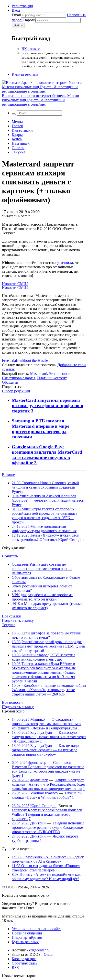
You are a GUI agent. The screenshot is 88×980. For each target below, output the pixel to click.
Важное (8, 475)
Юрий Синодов (43, 806)
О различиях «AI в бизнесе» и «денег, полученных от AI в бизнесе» (48, 859)
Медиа (17, 121)
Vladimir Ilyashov (44, 793)
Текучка (18, 152)
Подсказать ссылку (18, 620)
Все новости (12, 702)
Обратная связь (24, 963)
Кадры (17, 135)
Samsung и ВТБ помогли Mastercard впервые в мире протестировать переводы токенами (40, 428)
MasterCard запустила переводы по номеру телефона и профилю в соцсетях (47, 405)
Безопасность (60, 373)
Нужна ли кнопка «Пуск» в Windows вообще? (47, 795)
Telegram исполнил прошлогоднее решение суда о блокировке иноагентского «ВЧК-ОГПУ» (48, 827)
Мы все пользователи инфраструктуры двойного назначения (44, 528)
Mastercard (38, 373)
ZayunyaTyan (41, 732)
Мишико (37, 719)
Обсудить (10, 382)
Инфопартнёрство (27, 937)
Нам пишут (21, 143)
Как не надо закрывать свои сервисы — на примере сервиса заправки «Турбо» (45, 749)
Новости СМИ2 (15, 284)
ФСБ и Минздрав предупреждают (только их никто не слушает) (47, 605)
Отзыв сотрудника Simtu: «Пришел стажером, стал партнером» (46, 868)
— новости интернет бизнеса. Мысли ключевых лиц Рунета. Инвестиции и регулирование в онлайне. (40, 100)
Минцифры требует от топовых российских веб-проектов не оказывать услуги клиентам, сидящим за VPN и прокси (44, 515)
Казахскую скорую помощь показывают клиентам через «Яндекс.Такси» (49, 736)
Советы (18, 148)
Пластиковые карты (18, 378)
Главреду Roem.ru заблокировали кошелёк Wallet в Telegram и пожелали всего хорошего (47, 814)
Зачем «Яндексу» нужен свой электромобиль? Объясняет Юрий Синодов (48, 537)
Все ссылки (11, 616)
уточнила (65, 263)
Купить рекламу (25, 74)
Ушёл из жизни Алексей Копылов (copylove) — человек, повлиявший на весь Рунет (48, 500)
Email (16, 15)
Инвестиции (22, 130)
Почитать (10, 556)
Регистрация (22, 6)
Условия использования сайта (36, 929)
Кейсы (17, 139)
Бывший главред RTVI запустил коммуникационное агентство (43, 657)
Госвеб (17, 126)
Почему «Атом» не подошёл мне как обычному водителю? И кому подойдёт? (46, 876)
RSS (15, 967)
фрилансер (37, 762)
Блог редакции (24, 959)
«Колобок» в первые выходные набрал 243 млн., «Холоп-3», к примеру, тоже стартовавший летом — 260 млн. (49, 689)
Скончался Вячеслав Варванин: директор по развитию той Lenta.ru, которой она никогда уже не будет (48, 769)
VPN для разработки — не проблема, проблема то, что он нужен (43, 597)
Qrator (49, 954)
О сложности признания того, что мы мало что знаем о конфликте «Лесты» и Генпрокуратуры (46, 723)
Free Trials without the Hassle (25, 360)
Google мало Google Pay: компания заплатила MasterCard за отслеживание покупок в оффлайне (47, 454)
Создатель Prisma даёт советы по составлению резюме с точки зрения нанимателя (42, 568)
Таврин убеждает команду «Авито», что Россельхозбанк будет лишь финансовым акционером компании (49, 784)
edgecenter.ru (39, 950)
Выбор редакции (16, 391)
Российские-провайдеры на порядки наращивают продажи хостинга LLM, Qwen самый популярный (48, 646)
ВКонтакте (31, 49)
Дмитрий (38, 823)
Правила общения (27, 933)
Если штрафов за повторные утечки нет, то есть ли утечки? (46, 635)
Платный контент (51, 378)
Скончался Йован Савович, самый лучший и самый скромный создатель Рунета (45, 487)
